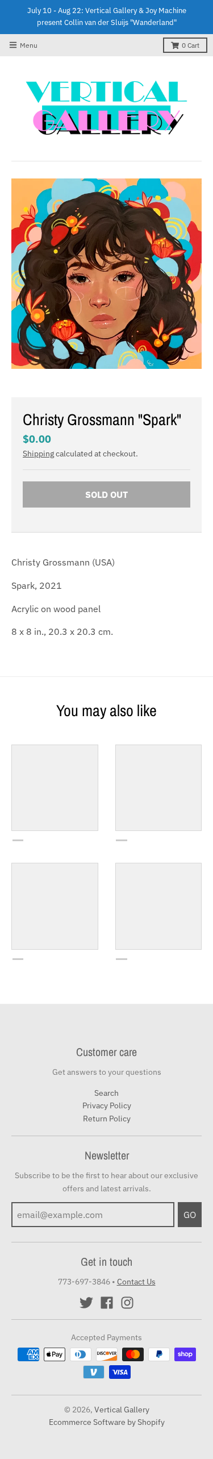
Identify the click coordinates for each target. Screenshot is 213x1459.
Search (106, 1093)
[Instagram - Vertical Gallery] (127, 1303)
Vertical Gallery (121, 1409)
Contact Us (136, 1282)
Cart (190, 45)
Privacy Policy (106, 1105)
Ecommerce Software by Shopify (107, 1422)
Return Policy (107, 1118)
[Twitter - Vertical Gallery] (86, 1303)
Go (189, 1214)
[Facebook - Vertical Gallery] (107, 1303)
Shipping (38, 453)
